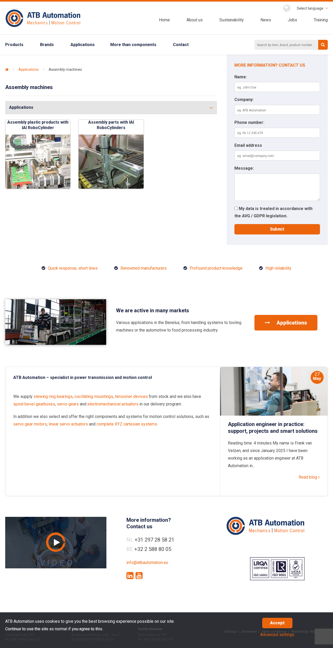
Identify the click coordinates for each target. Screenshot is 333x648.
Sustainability (231, 19)
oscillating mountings (93, 396)
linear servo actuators (68, 424)
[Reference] (55, 343)
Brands (47, 44)
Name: (240, 76)
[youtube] (139, 576)
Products (14, 44)
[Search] (323, 45)
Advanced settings (277, 634)
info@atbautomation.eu (147, 562)
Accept (277, 622)
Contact (181, 44)
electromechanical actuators (112, 404)
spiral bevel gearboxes (34, 404)
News (265, 19)
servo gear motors (30, 424)
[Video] (55, 542)
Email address (248, 145)
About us (195, 19)
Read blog (308, 477)
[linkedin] (129, 576)
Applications (83, 44)
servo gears (68, 404)
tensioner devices (131, 396)
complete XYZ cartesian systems (127, 424)
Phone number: (249, 122)
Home (164, 19)
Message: (244, 168)
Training (321, 19)
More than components (133, 44)
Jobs (292, 19)
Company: (244, 99)
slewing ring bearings (53, 396)
